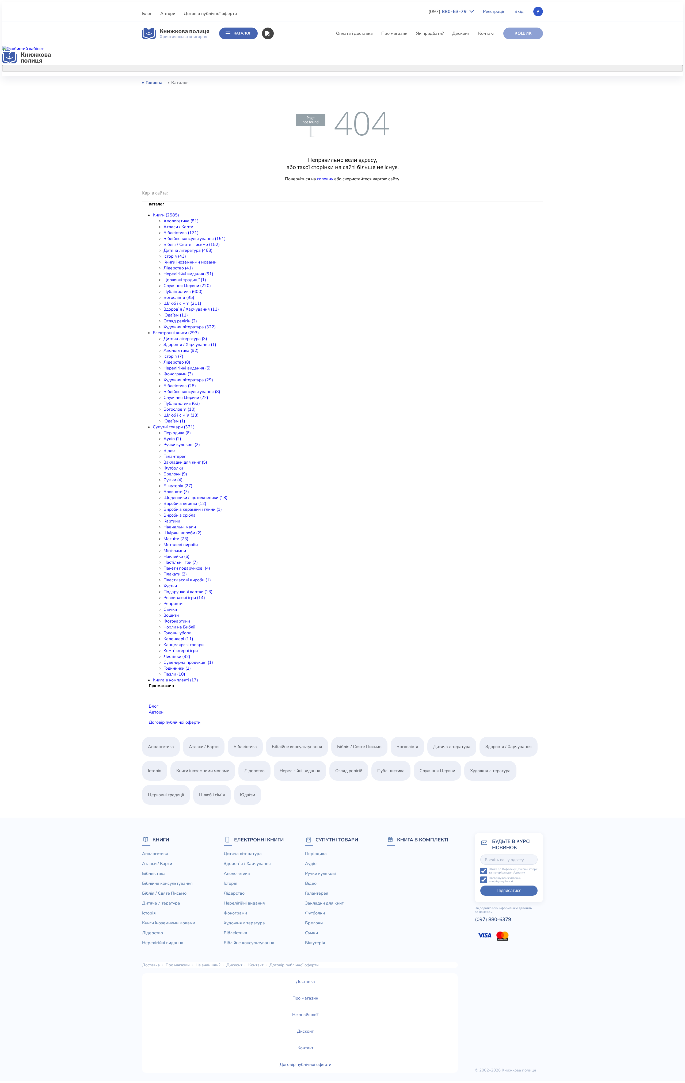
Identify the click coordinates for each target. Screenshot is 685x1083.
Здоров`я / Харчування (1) (189, 345)
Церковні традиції (291, 181)
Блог (147, 14)
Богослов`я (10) (179, 409)
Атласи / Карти (288, 92)
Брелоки (314, 923)
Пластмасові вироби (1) (187, 580)
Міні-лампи (174, 551)
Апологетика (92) (181, 350)
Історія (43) (174, 256)
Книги (161, 839)
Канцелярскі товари (183, 645)
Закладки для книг (324, 903)
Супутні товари (336, 839)
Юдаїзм (247, 795)
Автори (167, 14)
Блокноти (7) (176, 492)
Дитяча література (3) (185, 339)
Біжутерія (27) (177, 486)
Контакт (486, 33)
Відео (169, 450)
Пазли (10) (174, 674)
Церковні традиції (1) (184, 280)
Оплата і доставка (354, 33)
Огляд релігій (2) (180, 321)
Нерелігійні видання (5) (187, 368)
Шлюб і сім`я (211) (182, 303)
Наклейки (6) (176, 556)
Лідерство (283, 162)
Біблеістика (285, 102)
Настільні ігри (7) (180, 562)
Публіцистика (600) (183, 292)
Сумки (311, 933)
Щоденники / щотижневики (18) (195, 498)
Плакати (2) (175, 574)
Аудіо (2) (172, 439)
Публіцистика (287, 201)
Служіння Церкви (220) (187, 286)
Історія (280, 142)
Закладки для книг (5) (185, 462)
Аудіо (311, 864)
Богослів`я (284, 211)
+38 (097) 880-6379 (475, 82)
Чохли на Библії (179, 627)
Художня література (490, 771)
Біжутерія (315, 943)
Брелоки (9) (175, 474)
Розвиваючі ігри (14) (184, 598)
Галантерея (175, 456)
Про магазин (394, 33)
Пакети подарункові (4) (186, 568)
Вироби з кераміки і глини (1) (192, 509)
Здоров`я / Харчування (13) (191, 309)
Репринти (172, 604)
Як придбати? (430, 33)
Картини (171, 521)
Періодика (316, 854)
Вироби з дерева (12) (184, 503)
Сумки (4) (172, 480)
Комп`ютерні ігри (180, 651)
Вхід (519, 11)
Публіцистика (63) (181, 403)
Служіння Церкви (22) (185, 398)
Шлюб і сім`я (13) (181, 415)
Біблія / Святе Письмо (295, 122)
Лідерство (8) (176, 362)
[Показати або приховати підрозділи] (348, 67)
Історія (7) (173, 356)
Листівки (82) (176, 656)
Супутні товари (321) (174, 427)
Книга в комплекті (422, 839)
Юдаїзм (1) (174, 421)
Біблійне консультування (298, 112)
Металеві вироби (180, 545)
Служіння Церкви (291, 191)
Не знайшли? (208, 965)
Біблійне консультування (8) (191, 392)
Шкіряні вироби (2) (182, 533)
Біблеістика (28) (179, 386)
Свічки (170, 609)
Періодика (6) (177, 433)
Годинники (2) (177, 668)
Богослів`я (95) (178, 297)
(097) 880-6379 (493, 919)
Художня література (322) (189, 327)
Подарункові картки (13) (187, 592)
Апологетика (286, 82)
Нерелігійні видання (293, 171)
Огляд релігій (348, 771)
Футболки (173, 468)
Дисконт (461, 33)
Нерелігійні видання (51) (188, 274)
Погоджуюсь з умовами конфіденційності (505, 879)
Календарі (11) (178, 639)
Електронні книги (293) (176, 333)
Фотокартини (176, 621)
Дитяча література (292, 132)
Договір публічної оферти (210, 14)
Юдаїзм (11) (175, 315)
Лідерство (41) (178, 268)
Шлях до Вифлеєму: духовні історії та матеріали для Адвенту (513, 871)
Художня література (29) (188, 380)
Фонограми (235, 913)
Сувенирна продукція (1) (188, 662)
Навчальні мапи (179, 527)
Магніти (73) (175, 539)
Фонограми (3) (178, 374)
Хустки (170, 586)
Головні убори (177, 633)
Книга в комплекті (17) (175, 680)
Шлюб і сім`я (286, 221)
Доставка (151, 965)
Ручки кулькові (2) (181, 445)
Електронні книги (259, 839)
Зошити (171, 615)
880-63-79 (448, 11)
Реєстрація (494, 11)
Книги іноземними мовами (299, 152)
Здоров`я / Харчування (296, 231)
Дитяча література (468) (187, 250)
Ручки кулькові (320, 873)
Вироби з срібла (179, 515)
